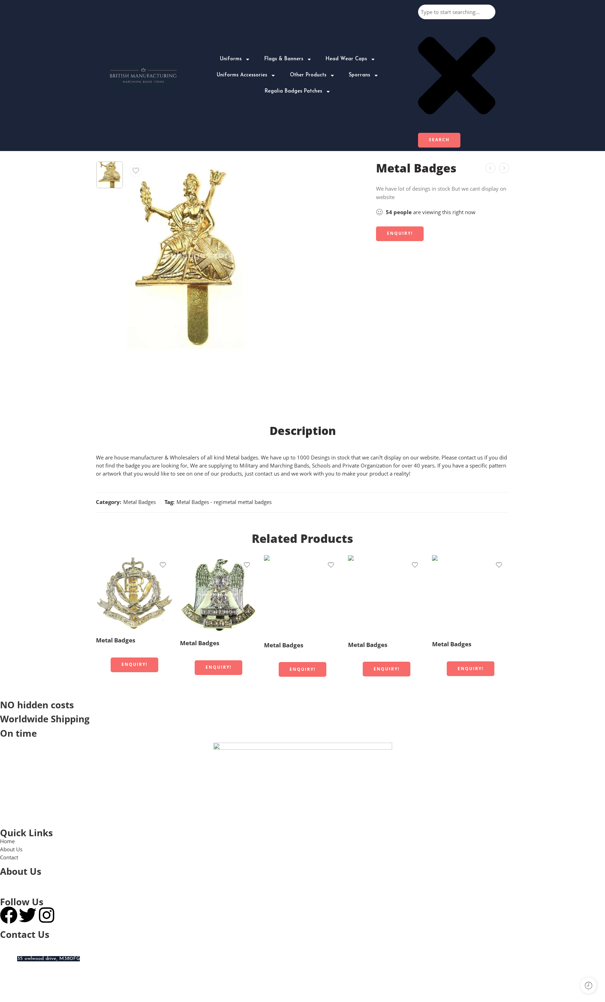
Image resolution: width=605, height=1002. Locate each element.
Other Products (308, 75)
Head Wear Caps (346, 59)
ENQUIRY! (400, 233)
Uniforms (231, 59)
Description (303, 430)
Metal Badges (139, 502)
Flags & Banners (283, 59)
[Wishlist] (135, 170)
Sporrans (359, 75)
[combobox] (456, 12)
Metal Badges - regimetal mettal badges (224, 502)
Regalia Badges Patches (293, 91)
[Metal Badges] (504, 168)
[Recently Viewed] (588, 985)
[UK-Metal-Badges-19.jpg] (109, 175)
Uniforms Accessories (242, 75)
